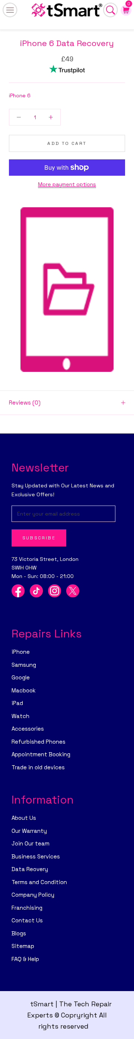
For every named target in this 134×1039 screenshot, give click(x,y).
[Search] (110, 10)
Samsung (24, 664)
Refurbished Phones (39, 741)
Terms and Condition (39, 882)
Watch (20, 716)
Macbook (24, 690)
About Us (24, 817)
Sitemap (23, 945)
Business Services (36, 856)
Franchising (27, 907)
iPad (17, 703)
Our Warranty (29, 830)
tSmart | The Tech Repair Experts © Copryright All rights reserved (69, 1015)
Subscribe (39, 538)
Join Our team (31, 843)
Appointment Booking (41, 754)
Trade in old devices (38, 767)
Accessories (28, 728)
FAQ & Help (25, 958)
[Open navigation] (10, 10)
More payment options (67, 184)
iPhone (21, 651)
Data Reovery (30, 869)
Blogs (19, 933)
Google (21, 677)
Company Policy (33, 894)
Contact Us (27, 920)
